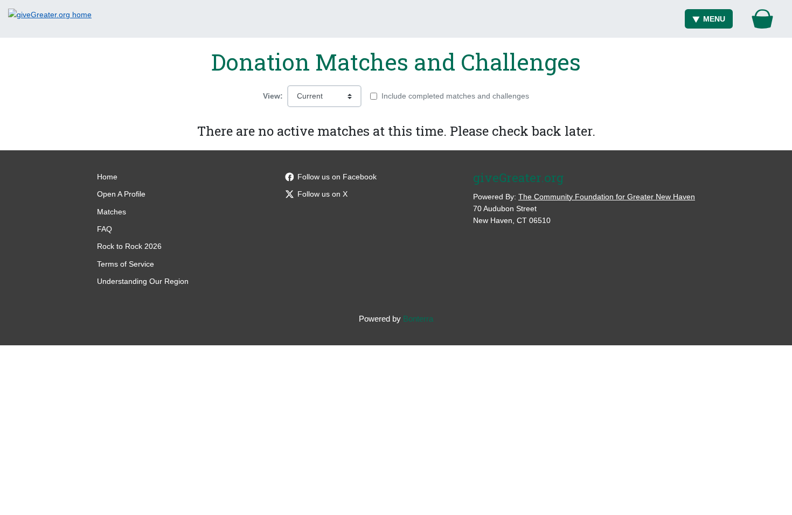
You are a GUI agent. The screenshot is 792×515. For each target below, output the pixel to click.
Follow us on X (322, 194)
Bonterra (418, 318)
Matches (111, 211)
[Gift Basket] (762, 19)
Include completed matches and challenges (455, 96)
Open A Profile (121, 194)
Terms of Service (125, 264)
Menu (714, 19)
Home (107, 176)
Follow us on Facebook (337, 176)
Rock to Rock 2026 (129, 246)
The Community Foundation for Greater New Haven (606, 196)
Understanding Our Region (143, 281)
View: (273, 96)
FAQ (104, 229)
